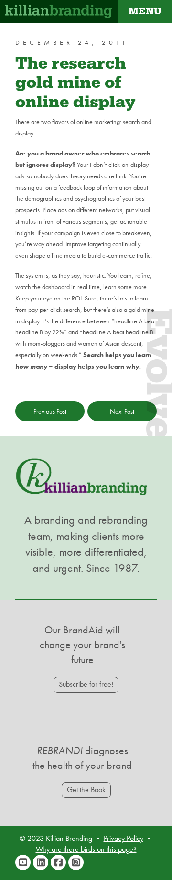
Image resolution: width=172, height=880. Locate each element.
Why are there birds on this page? (86, 849)
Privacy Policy (123, 838)
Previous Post (49, 411)
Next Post (122, 411)
